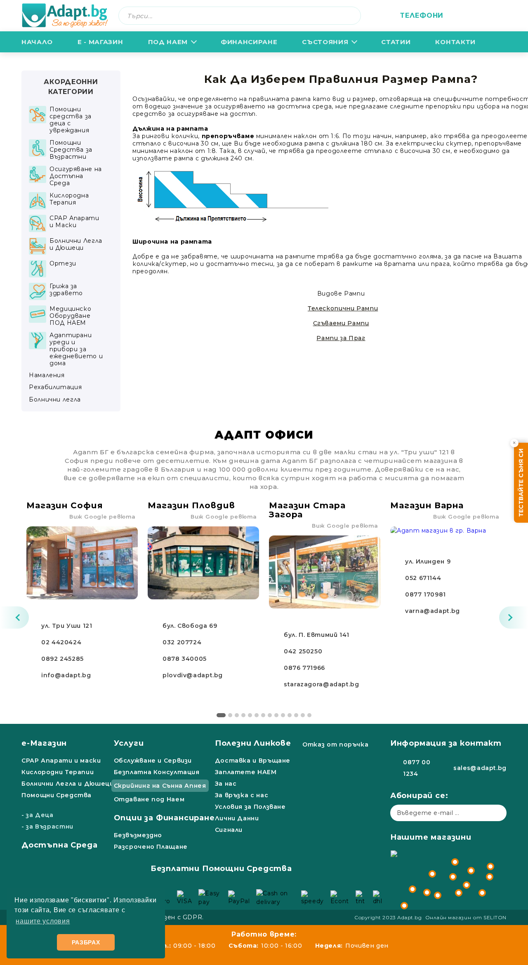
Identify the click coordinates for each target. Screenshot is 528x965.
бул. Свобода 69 (190, 625)
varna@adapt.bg (432, 611)
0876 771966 (304, 668)
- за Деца (37, 815)
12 (296, 715)
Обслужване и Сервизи (153, 760)
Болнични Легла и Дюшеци (67, 783)
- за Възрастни (47, 826)
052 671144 (423, 578)
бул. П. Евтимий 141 (316, 635)
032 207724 (182, 642)
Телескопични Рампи (343, 308)
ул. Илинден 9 (427, 561)
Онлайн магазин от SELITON (466, 917)
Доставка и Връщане (252, 760)
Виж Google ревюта (102, 516)
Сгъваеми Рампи (341, 323)
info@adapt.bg (66, 675)
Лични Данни (237, 818)
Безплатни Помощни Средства (221, 868)
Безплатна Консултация (157, 772)
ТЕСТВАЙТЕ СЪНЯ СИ (521, 482)
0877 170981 (425, 594)
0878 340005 (185, 658)
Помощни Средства (56, 795)
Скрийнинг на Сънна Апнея (160, 785)
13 (303, 715)
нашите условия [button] (43, 921)
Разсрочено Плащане (151, 846)
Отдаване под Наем (149, 799)
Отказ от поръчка (335, 744)
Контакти (455, 42)
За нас (226, 783)
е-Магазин (44, 743)
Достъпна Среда (59, 845)
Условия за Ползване (250, 806)
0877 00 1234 (416, 767)
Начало (37, 42)
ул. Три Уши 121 (66, 625)
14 (309, 715)
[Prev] (14, 617)
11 (290, 715)
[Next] (513, 617)
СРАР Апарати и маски (61, 760)
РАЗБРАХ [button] (86, 942)
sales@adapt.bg (480, 768)
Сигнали (229, 830)
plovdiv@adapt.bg (193, 675)
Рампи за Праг (340, 338)
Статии (395, 42)
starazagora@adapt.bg (321, 684)
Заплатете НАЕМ (246, 772)
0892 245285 (62, 658)
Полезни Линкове (253, 743)
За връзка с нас (241, 795)
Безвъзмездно (138, 835)
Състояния (325, 42)
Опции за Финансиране (164, 817)
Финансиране (249, 42)
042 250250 (303, 651)
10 (283, 715)
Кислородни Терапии (57, 772)
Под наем (168, 42)
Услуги (129, 743)
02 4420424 (61, 642)
